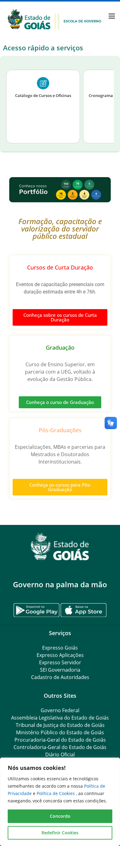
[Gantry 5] (60, 546)
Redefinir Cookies (60, 833)
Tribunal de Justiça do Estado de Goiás (60, 725)
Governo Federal (60, 710)
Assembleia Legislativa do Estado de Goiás (60, 717)
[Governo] (54, 18)
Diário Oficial (60, 754)
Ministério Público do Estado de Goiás (60, 732)
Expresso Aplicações (60, 655)
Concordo (60, 816)
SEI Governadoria (60, 669)
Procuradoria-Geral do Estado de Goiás (60, 739)
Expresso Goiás (60, 647)
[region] (60, 802)
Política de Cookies (56, 793)
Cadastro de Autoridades (60, 677)
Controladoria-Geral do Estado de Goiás (60, 747)
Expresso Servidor (60, 662)
